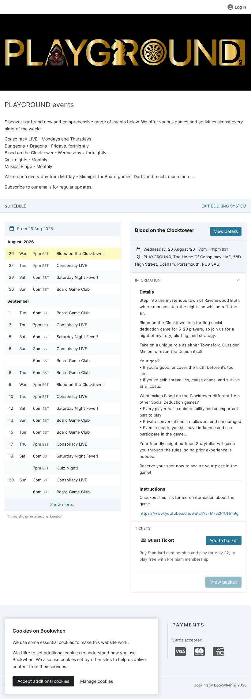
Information (147, 280)
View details (226, 231)
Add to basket (223, 540)
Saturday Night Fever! (77, 277)
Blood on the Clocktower (80, 253)
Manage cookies (96, 681)
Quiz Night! (67, 467)
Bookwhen (223, 685)
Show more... (63, 504)
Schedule (15, 206)
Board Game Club (73, 289)
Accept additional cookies (43, 681)
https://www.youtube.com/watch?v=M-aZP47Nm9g (189, 513)
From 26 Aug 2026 (34, 228)
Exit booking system (223, 206)
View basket (223, 582)
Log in (240, 7)
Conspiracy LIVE (72, 265)
